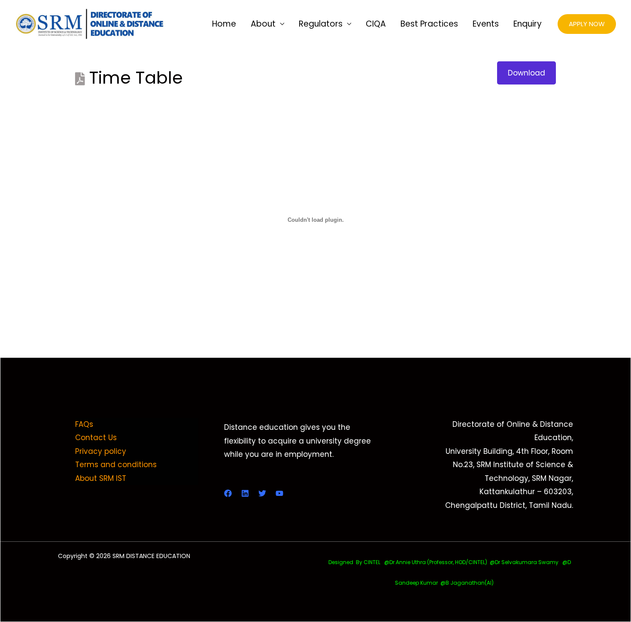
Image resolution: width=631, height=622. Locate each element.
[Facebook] (228, 493)
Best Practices (429, 24)
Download (526, 73)
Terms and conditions (116, 464)
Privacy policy (100, 451)
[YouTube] (279, 493)
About (263, 24)
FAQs (84, 424)
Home (224, 24)
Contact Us (96, 437)
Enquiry (527, 24)
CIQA (376, 24)
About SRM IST (100, 478)
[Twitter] (262, 493)
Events (486, 24)
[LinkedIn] (245, 493)
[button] (587, 24)
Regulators (321, 24)
